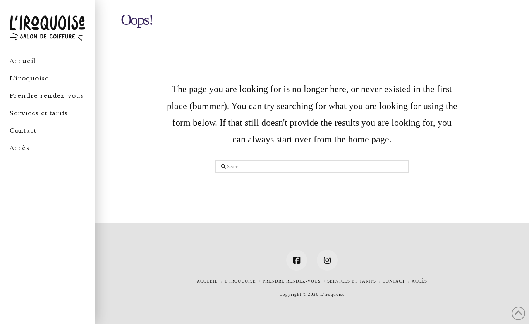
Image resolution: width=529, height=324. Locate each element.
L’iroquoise (240, 281)
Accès (419, 281)
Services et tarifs (351, 281)
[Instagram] (327, 260)
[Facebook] (296, 260)
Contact (394, 281)
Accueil (207, 281)
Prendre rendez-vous (292, 281)
